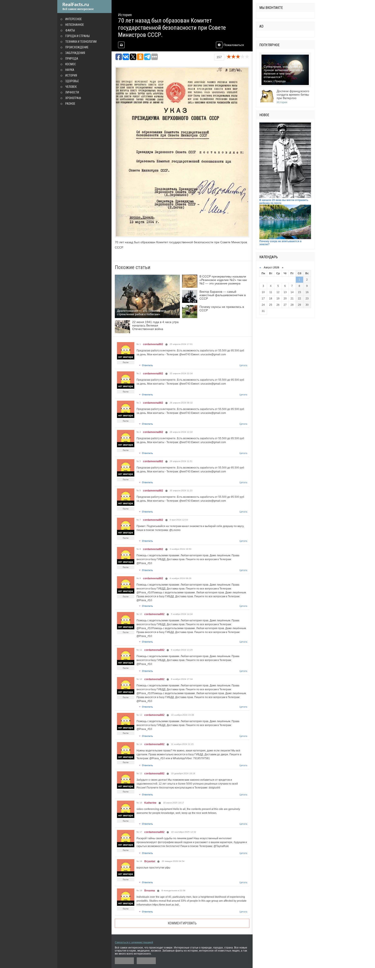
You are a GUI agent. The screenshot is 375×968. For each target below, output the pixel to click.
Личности (72, 92)
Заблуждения (75, 53)
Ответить (147, 365)
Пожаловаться (234, 45)
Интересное (73, 19)
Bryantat (149, 861)
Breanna (149, 890)
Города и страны (77, 36)
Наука (69, 70)
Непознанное (74, 24)
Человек (71, 86)
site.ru (84, 6)
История (71, 75)
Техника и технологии (81, 41)
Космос (70, 64)
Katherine (150, 802)
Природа (71, 58)
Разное (70, 103)
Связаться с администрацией (134, 942)
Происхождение (77, 47)
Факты (70, 30)
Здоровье (72, 81)
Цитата (243, 365)
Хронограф (73, 98)
